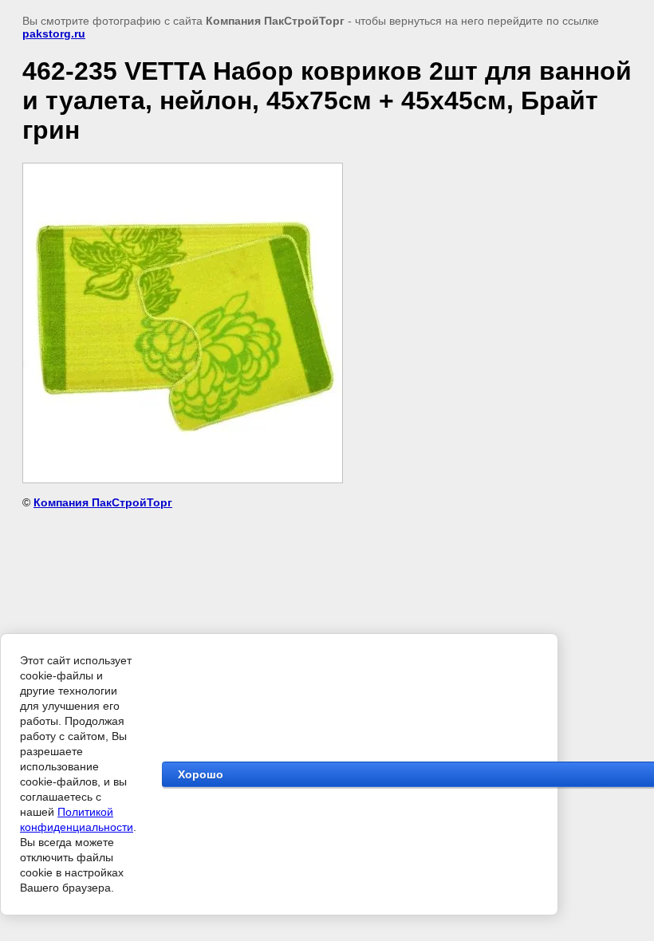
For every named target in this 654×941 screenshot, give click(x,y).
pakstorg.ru (53, 33)
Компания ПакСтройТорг (102, 502)
